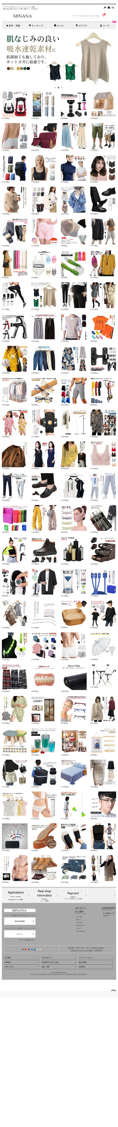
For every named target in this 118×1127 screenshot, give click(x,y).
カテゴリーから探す (80, 909)
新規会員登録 (20, 921)
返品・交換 (45, 967)
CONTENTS (108, 908)
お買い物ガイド (47, 957)
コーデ (109, 24)
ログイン (20, 934)
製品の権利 (82, 962)
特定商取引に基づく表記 (50, 962)
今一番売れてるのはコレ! (108, 914)
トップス (79, 916)
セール (60, 25)
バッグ (78, 928)
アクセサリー (81, 931)
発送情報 (82, 967)
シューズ (79, 922)
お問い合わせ (9, 967)
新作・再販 (14, 25)
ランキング (37, 25)
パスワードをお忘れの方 (25, 940)
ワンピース (80, 925)
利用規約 (8, 962)
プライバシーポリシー (86, 957)
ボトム (78, 919)
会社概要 (8, 957)
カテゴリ (83, 25)
